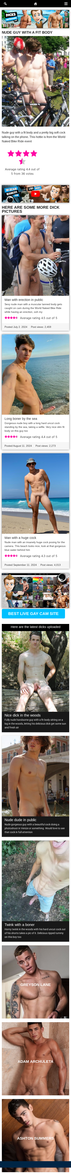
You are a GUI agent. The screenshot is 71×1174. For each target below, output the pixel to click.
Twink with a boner (20, 925)
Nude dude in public (20, 820)
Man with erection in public (24, 300)
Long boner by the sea (21, 419)
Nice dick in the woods (23, 715)
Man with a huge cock (20, 538)
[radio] (10, 154)
